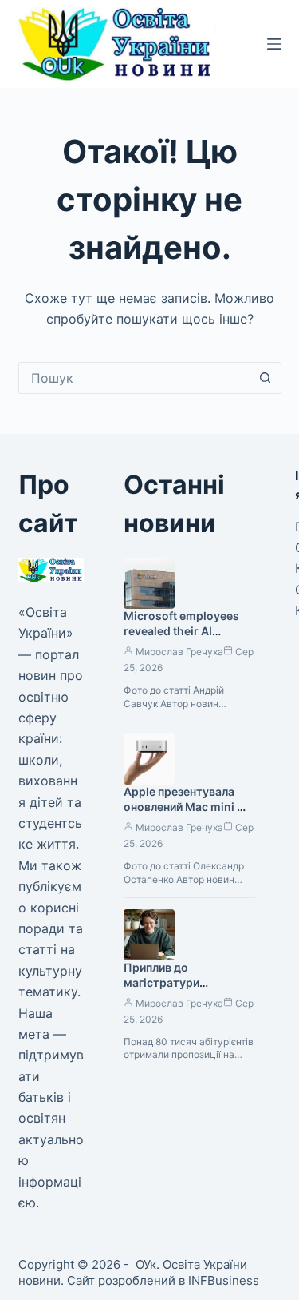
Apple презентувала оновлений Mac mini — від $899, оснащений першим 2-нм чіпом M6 (188, 814)
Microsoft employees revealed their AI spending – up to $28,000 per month (181, 638)
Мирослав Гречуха (179, 652)
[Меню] (274, 44)
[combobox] (134, 378)
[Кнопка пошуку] (265, 378)
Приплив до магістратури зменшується (161, 982)
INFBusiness (223, 1280)
